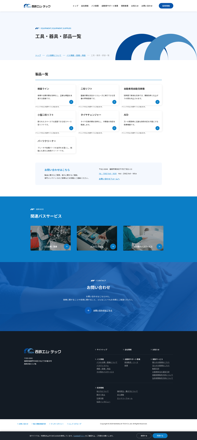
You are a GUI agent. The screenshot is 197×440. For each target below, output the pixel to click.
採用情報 (166, 5)
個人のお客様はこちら (161, 362)
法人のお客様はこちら (161, 365)
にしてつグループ (75, 424)
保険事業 (124, 5)
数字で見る (101, 394)
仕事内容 (100, 398)
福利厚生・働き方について (127, 391)
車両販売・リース (131, 362)
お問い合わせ (146, 5)
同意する (160, 435)
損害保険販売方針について (162, 375)
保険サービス (157, 359)
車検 (126, 365)
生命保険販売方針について (162, 378)
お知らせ (135, 5)
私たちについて (103, 391)
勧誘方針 (155, 368)
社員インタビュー (103, 401)
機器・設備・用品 (103, 368)
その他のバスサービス (105, 372)
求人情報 (120, 394)
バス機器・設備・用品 (76, 55)
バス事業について (53, 55)
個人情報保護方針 (39, 424)
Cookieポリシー (79, 436)
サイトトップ (102, 349)
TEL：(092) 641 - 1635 (108, 173)
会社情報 (84, 5)
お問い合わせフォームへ (109, 178)
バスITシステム (103, 365)
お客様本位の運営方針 (161, 372)
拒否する (144, 435)
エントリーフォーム (124, 398)
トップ (75, 5)
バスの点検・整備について (107, 362)
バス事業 (95, 5)
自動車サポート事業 (110, 5)
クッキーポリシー (57, 424)
